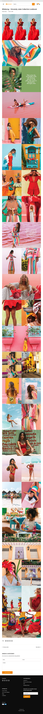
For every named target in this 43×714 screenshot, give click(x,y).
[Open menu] (3, 4)
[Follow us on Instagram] (7, 680)
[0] (37, 4)
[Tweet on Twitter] (10, 641)
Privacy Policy (4, 690)
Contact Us (25, 680)
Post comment (7, 672)
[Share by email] (12, 641)
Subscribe (27, 696)
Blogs (3, 693)
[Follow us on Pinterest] (9, 680)
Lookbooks (4, 695)
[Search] (33, 4)
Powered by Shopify (21, 710)
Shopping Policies (26, 685)
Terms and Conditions (6, 692)
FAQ (24, 683)
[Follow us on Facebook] (3, 680)
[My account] (39, 4)
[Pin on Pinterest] (8, 641)
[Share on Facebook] (6, 641)
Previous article (6, 647)
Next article (38, 647)
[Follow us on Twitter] (5, 680)
